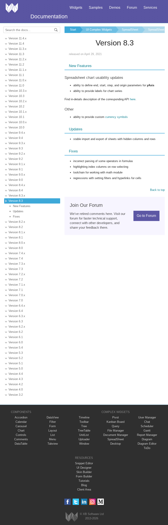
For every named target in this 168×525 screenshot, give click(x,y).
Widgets (76, 7)
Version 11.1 (16, 75)
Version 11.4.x (17, 38)
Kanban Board (115, 421)
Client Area (84, 489)
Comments (21, 439)
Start (73, 29)
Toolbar (84, 421)
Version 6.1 (16, 337)
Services (150, 7)
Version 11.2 (16, 64)
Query (115, 426)
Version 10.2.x (18, 101)
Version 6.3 (16, 321)
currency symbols (116, 117)
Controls (21, 435)
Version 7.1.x (17, 284)
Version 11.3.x (17, 48)
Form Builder (84, 476)
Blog (84, 485)
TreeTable (84, 430)
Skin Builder (84, 472)
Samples (96, 7)
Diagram (147, 439)
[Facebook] (67, 501)
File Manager (115, 430)
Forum (132, 7)
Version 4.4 (16, 373)
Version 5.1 (16, 363)
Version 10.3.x (18, 90)
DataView (53, 417)
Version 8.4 (16, 190)
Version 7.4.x (17, 253)
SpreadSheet (130, 29)
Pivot (115, 417)
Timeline (84, 417)
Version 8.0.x (17, 242)
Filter (52, 421)
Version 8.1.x (17, 232)
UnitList (84, 435)
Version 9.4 (16, 138)
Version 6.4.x (17, 305)
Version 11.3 (16, 54)
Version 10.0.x (18, 122)
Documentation (49, 16)
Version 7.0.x (17, 295)
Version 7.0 (16, 300)
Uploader (84, 439)
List (52, 435)
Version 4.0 (16, 389)
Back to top (157, 190)
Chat (147, 421)
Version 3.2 (16, 394)
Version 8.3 (16, 200)
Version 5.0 (16, 368)
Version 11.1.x (17, 69)
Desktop (115, 443)
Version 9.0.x (17, 174)
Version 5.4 (16, 347)
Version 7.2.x (17, 274)
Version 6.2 (16, 331)
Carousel (21, 426)
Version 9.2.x (17, 153)
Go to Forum (146, 216)
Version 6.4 (16, 311)
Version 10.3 (16, 96)
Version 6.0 (16, 342)
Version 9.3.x (17, 143)
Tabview (52, 443)
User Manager (147, 417)
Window (84, 443)
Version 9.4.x (17, 132)
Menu (52, 439)
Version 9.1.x (17, 164)
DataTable (21, 443)
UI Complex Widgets (99, 29)
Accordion (21, 417)
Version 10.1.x (18, 111)
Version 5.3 (16, 352)
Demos (114, 7)
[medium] (100, 501)
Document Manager (115, 435)
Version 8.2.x (17, 221)
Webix (72, 517)
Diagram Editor (147, 443)
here (132, 99)
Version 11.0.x (17, 80)
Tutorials (84, 480)
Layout (52, 430)
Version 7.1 (16, 290)
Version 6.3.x (17, 316)
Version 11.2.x (17, 59)
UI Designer (84, 467)
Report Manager (147, 435)
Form (52, 426)
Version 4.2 (16, 384)
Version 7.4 (16, 258)
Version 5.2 (16, 358)
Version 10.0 (16, 127)
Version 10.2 (16, 106)
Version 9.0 (16, 179)
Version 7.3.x (17, 263)
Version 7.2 (16, 279)
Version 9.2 (16, 159)
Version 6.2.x (17, 326)
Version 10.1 (16, 117)
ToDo (147, 448)
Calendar (21, 421)
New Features (21, 206)
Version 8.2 (16, 227)
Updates (18, 211)
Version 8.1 (16, 237)
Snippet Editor (84, 463)
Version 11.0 (16, 85)
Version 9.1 (16, 169)
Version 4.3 (16, 379)
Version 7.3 (16, 269)
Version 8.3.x (17, 195)
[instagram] (92, 501)
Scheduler (147, 426)
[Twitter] (75, 501)
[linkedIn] (84, 501)
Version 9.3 (16, 148)
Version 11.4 (16, 43)
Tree (84, 426)
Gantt (147, 430)
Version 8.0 (16, 248)
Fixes (16, 216)
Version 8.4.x (17, 185)
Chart (21, 430)
